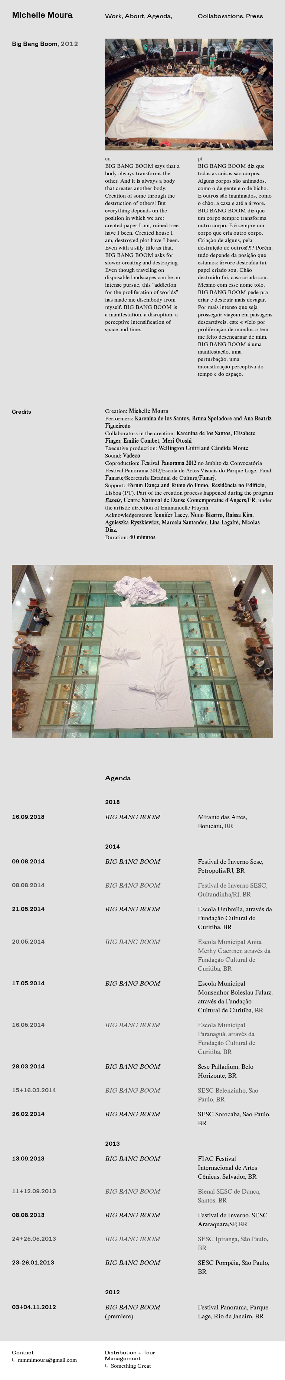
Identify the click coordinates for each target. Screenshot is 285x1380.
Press (254, 17)
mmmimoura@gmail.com (47, 1360)
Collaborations (220, 17)
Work (113, 17)
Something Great (131, 1366)
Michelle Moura (42, 15)
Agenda (159, 17)
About (134, 17)
